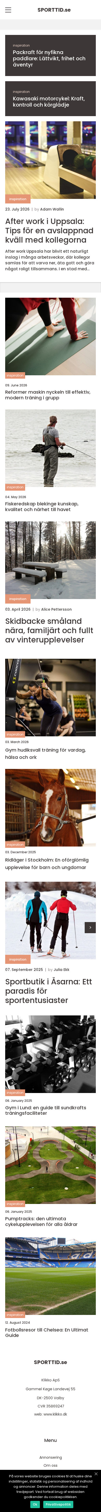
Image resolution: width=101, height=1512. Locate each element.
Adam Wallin (52, 209)
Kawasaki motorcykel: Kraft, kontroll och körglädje (49, 101)
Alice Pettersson (56, 609)
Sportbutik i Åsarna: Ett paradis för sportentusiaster (48, 991)
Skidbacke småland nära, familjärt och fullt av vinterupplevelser (49, 631)
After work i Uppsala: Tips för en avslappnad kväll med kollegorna (49, 231)
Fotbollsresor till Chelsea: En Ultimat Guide (46, 1332)
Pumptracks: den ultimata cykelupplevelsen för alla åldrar (41, 1221)
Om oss (50, 1465)
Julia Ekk (61, 969)
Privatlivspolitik (58, 1504)
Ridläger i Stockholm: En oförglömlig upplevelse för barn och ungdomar (47, 864)
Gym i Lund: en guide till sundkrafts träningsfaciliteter (45, 1110)
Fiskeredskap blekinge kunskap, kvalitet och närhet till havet (41, 506)
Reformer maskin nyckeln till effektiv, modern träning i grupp (47, 394)
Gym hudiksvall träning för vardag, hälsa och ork (45, 754)
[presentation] (90, 927)
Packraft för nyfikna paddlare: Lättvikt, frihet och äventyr (49, 58)
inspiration (21, 45)
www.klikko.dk (55, 1414)
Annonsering (50, 1457)
